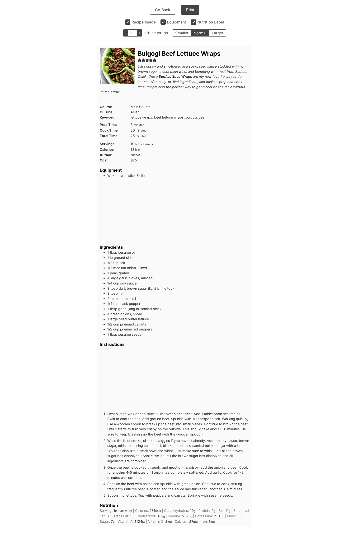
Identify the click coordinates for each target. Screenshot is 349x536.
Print (190, 10)
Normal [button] (200, 33)
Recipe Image (144, 22)
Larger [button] (217, 33)
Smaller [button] (182, 33)
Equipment (176, 22)
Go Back (162, 9)
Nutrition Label (210, 22)
